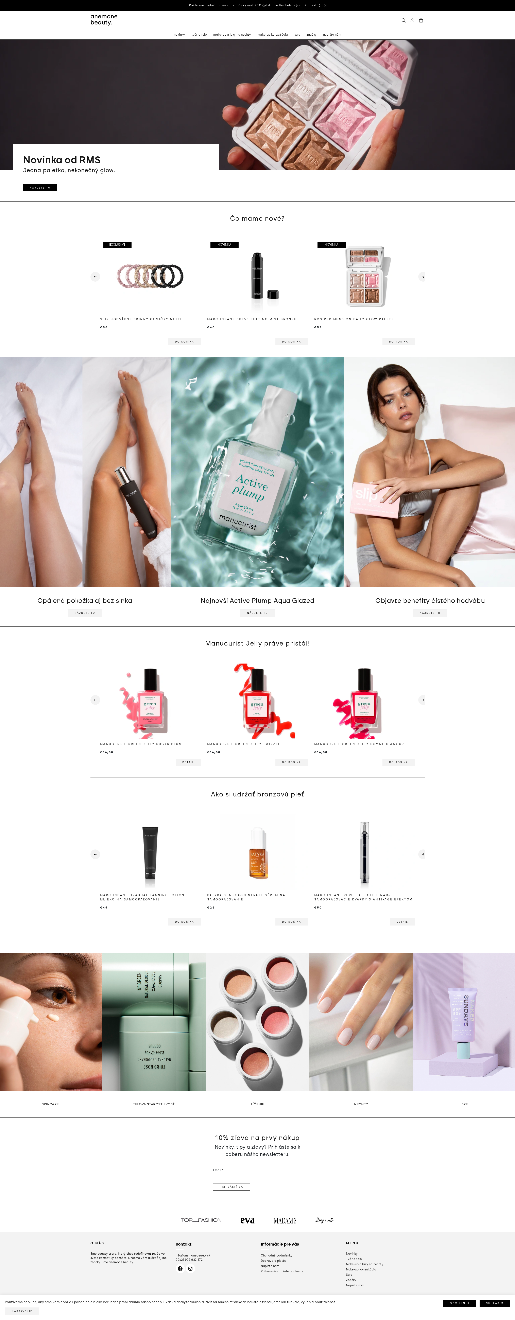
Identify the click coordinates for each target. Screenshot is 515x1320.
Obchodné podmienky (276, 1255)
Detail (188, 762)
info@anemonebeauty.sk (193, 1255)
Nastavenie (22, 1311)
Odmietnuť (460, 1303)
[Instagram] (190, 1268)
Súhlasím (495, 1303)
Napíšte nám (270, 1266)
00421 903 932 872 (189, 1260)
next (421, 280)
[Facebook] (180, 1268)
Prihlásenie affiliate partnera (282, 1271)
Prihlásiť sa (231, 1186)
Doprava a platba (274, 1261)
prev (93, 280)
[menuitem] (179, 34)
